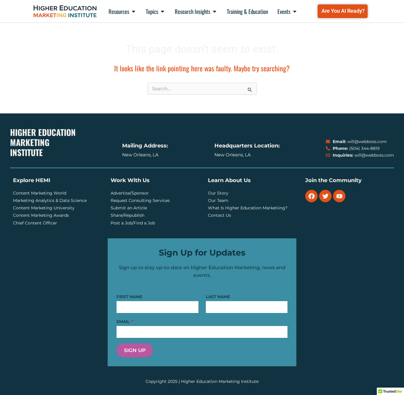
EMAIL (124, 321)
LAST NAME (218, 296)
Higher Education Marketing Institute (43, 142)
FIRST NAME (129, 296)
